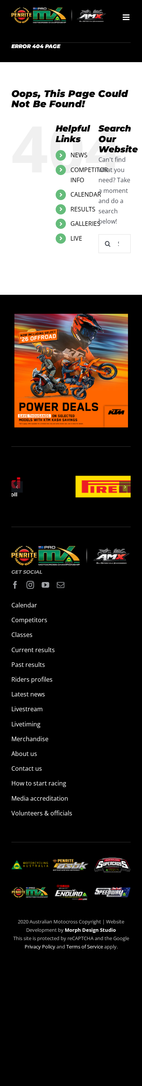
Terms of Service (85, 946)
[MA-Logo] (29, 863)
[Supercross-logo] (112, 860)
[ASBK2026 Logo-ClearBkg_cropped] (71, 862)
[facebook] (15, 585)
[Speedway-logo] (112, 890)
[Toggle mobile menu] (127, 17)
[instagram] (30, 585)
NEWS (78, 155)
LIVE (76, 238)
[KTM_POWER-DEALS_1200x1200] (71, 319)
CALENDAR (85, 194)
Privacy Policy (40, 946)
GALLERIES (85, 223)
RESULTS (82, 209)
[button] (17, 487)
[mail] (60, 585)
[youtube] (45, 585)
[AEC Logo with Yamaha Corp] (71, 887)
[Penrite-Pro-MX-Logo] (29, 890)
